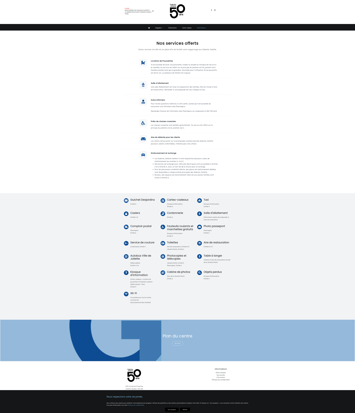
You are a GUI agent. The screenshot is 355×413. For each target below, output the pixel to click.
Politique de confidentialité (136, 405)
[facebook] (211, 10)
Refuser (185, 409)
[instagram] (215, 10)
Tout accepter (172, 409)
